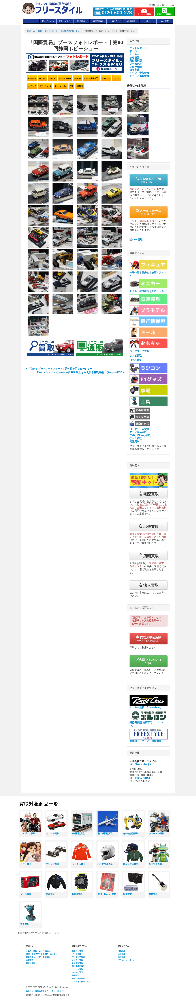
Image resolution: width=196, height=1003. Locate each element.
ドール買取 (76, 954)
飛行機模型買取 (78, 966)
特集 (40, 31)
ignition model (65, 78)
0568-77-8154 (142, 778)
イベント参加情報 (139, 72)
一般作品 (134, 272)
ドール (133, 51)
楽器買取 (134, 441)
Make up (77, 78)
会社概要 (165, 21)
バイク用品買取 (78, 978)
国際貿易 (80, 86)
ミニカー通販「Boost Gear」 (38, 951)
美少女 (145, 272)
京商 (71, 86)
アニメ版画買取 (138, 432)
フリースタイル (45, 86)
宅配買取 (121, 951)
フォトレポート (51, 31)
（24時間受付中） (150, 211)
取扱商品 (81, 21)
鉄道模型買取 (77, 963)
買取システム (65, 21)
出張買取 (121, 954)
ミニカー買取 (77, 960)
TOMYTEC (106, 78)
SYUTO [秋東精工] (91, 78)
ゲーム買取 (136, 438)
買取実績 (134, 69)
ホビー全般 (136, 66)
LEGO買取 (135, 360)
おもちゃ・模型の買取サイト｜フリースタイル (45, 991)
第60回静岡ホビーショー (71, 31)
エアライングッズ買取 (81, 982)
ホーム (31, 21)
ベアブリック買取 (139, 351)
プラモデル (136, 63)
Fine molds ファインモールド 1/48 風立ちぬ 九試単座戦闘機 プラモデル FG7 (80, 372)
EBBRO (52, 78)
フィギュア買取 (78, 957)
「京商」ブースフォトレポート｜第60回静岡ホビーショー (60, 368)
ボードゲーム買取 (139, 429)
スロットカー (159, 291)
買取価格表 (98, 21)
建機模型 (144, 291)
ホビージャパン (60, 86)
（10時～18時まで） (150, 180)
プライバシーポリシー (127, 960)
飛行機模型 (136, 60)
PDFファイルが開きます (149, 638)
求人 (148, 21)
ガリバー (116, 78)
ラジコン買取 (77, 969)
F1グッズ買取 (77, 972)
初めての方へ (48, 21)
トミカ (133, 291)
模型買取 (75, 975)
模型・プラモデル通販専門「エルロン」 (42, 954)
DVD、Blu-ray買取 (140, 435)
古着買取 (29, 960)
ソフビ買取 (136, 355)
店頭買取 (121, 957)
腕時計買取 (30, 963)
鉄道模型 (134, 57)
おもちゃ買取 (77, 951)
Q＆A (114, 21)
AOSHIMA (32, 78)
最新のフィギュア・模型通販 (38, 957)
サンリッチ (32, 86)
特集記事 (131, 21)
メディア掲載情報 (139, 76)
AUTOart (42, 78)
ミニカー (134, 54)
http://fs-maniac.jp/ (140, 764)
